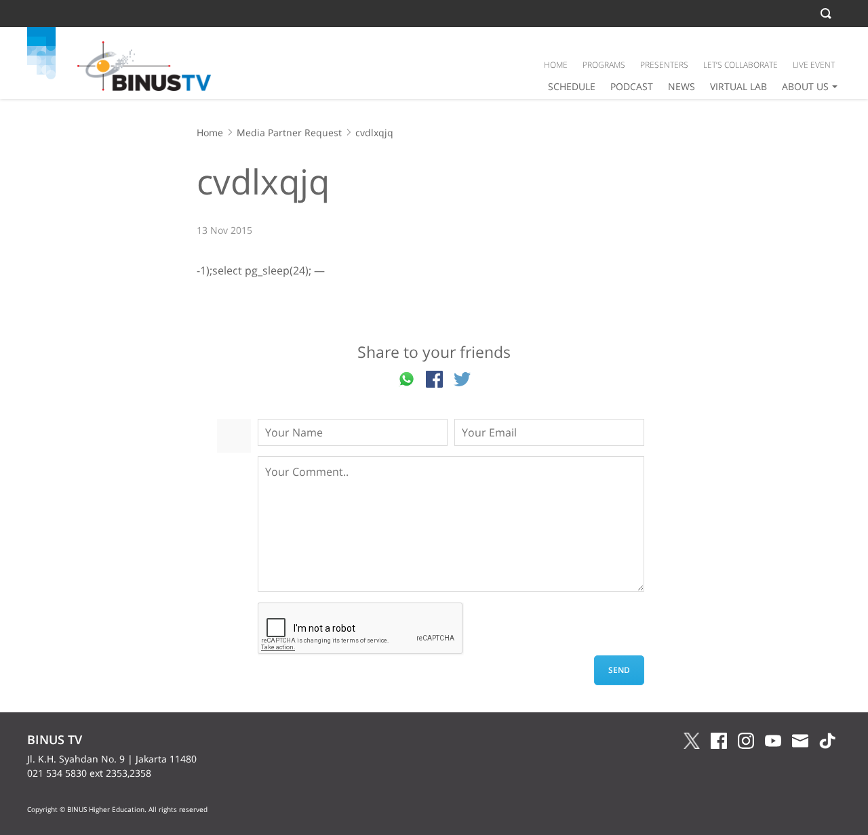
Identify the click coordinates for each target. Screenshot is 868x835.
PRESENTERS (664, 64)
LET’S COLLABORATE (740, 64)
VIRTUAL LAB (738, 86)
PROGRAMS (604, 64)
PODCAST (631, 86)
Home (210, 132)
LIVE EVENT (814, 64)
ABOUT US (805, 86)
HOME (556, 64)
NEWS (681, 86)
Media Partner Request (289, 132)
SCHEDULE (571, 86)
